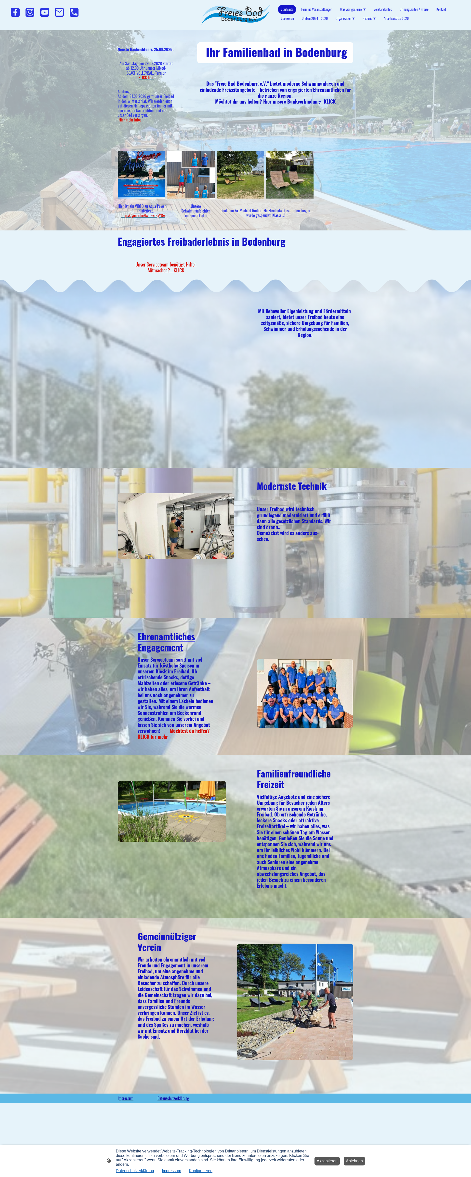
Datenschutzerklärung (135, 1171)
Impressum (171, 1171)
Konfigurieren (200, 1171)
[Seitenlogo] (235, 15)
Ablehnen (354, 1161)
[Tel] (74, 12)
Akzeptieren (327, 1161)
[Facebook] (15, 12)
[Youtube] (44, 12)
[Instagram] (30, 12)
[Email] (59, 12)
